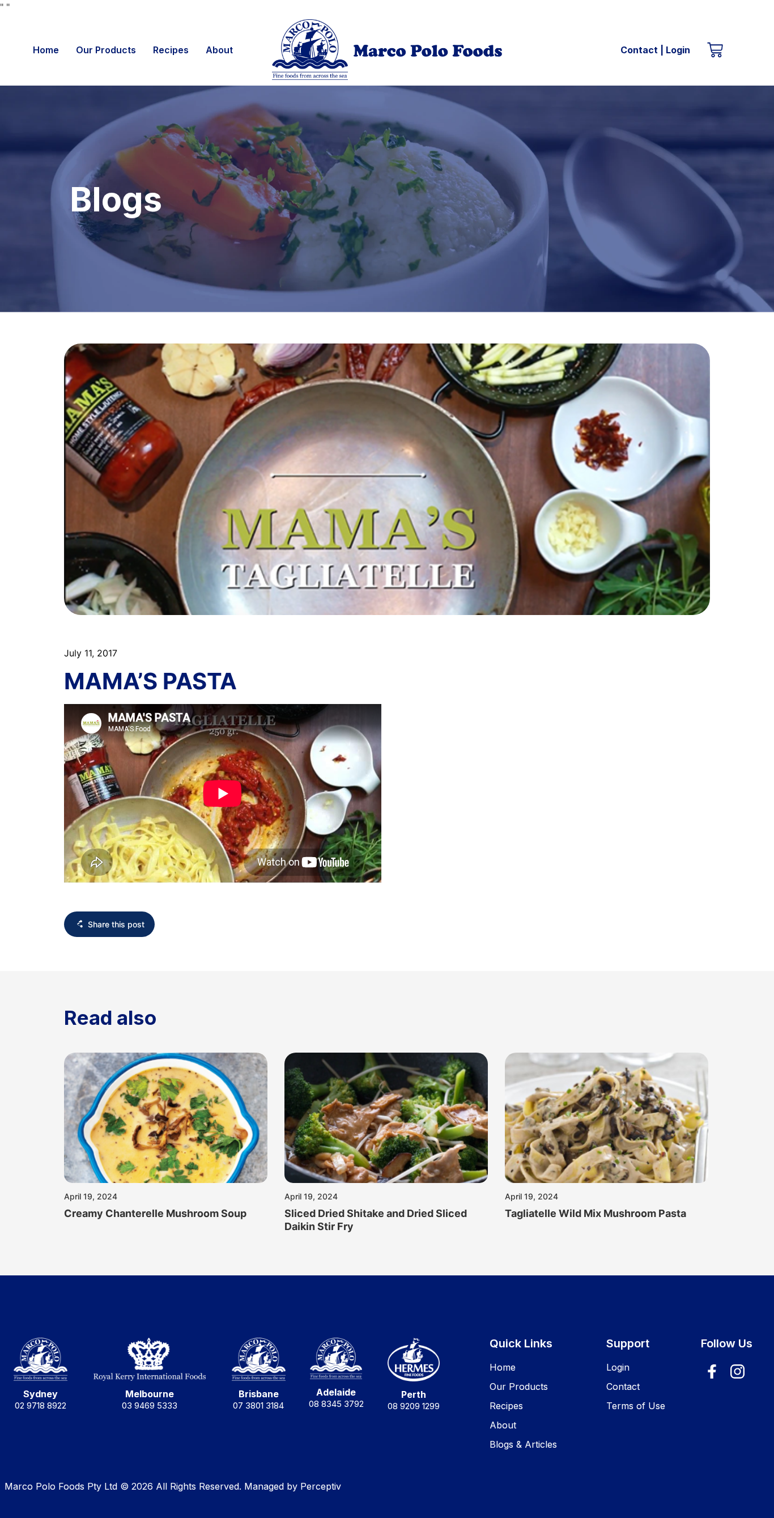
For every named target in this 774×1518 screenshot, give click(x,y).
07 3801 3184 (258, 1405)
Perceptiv (320, 1486)
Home (46, 50)
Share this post (116, 924)
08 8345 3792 (336, 1403)
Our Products (106, 50)
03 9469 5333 (149, 1405)
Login (678, 50)
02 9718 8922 (40, 1405)
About (219, 50)
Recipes (171, 50)
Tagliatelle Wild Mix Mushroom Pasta (595, 1213)
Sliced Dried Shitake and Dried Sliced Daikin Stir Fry (375, 1219)
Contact (639, 50)
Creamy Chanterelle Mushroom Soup (155, 1213)
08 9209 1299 (414, 1406)
